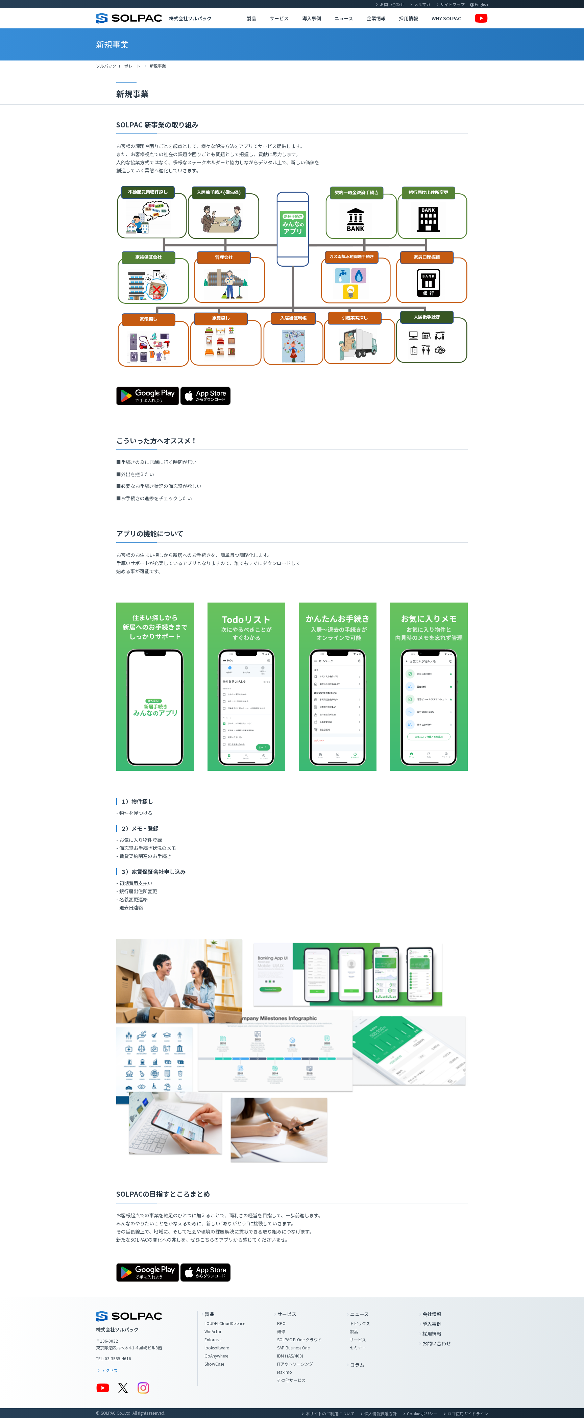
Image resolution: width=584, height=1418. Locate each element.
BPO (281, 1323)
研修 (281, 1331)
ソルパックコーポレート (118, 66)
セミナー (358, 1347)
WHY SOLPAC (446, 18)
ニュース (344, 18)
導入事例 (311, 18)
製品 (251, 18)
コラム (357, 1364)
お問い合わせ (392, 4)
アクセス (110, 1370)
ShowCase (214, 1364)
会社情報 (431, 1314)
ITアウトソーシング (295, 1364)
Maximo (284, 1372)
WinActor (212, 1331)
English (481, 4)
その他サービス (291, 1380)
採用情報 (408, 18)
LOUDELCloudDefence (224, 1323)
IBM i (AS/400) (290, 1356)
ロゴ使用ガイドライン (467, 1413)
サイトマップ (452, 4)
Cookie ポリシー (422, 1413)
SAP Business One (293, 1347)
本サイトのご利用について (330, 1413)
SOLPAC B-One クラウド (299, 1339)
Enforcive (212, 1339)
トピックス (360, 1323)
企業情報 (376, 18)
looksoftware (216, 1347)
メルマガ (422, 4)
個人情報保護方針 (380, 1413)
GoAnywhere (216, 1356)
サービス (279, 18)
